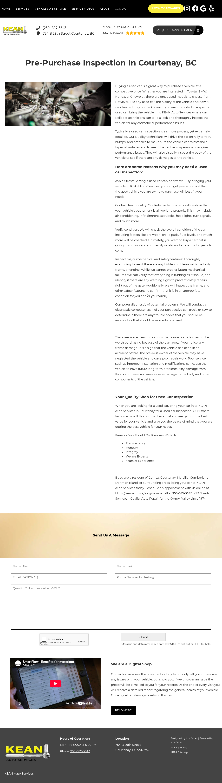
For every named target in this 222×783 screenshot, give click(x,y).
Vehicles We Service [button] (50, 8)
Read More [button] (123, 710)
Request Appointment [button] (175, 30)
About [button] (104, 8)
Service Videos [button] (83, 8)
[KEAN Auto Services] (15, 31)
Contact (121, 8)
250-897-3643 (182, 493)
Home (6, 8)
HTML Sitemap (179, 752)
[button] (187, 8)
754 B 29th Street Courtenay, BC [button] (68, 33)
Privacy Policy (179, 747)
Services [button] (22, 8)
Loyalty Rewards (166, 8)
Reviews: (113, 33)
